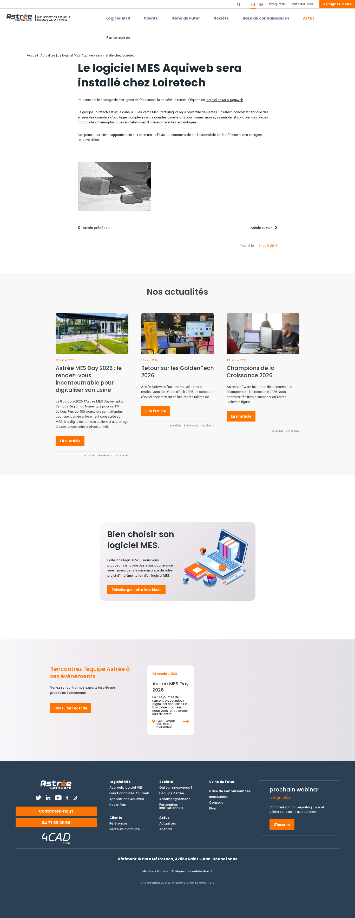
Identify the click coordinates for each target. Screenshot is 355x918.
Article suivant (261, 228)
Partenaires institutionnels (171, 806)
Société (221, 18)
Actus (308, 18)
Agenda (165, 829)
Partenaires (118, 37)
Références (118, 823)
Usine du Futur (186, 18)
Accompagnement (174, 799)
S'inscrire (282, 824)
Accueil (32, 55)
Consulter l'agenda (70, 708)
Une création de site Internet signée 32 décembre (177, 883)
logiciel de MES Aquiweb (224, 100)
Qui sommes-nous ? (176, 787)
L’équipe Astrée (171, 793)
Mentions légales (155, 871)
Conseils (216, 802)
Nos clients (121, 455)
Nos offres (117, 804)
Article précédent (96, 228)
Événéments (105, 455)
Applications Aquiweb (126, 799)
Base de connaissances (265, 18)
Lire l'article (70, 441)
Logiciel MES (118, 18)
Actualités (47, 55)
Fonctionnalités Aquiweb (129, 793)
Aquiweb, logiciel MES (126, 787)
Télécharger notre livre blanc (136, 590)
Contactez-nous (56, 811)
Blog (212, 808)
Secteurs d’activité (124, 829)
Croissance (292, 431)
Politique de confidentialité (192, 871)
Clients (151, 18)
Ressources (218, 796)
